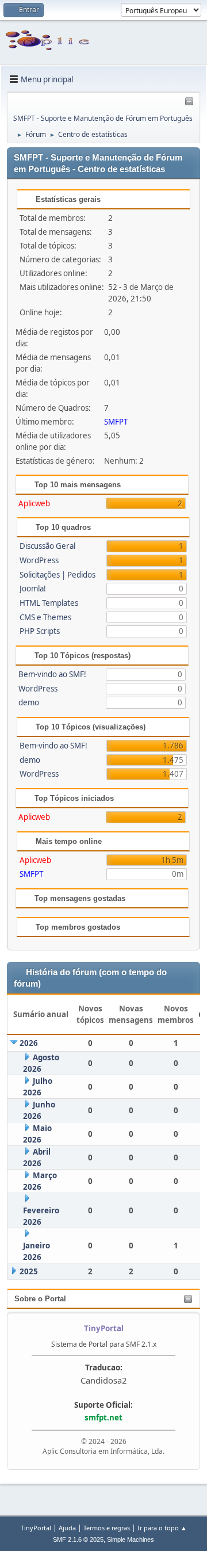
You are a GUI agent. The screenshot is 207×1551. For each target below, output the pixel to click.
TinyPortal (36, 1527)
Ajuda (67, 1527)
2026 (29, 1043)
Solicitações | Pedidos (57, 575)
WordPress (39, 560)
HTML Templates (49, 603)
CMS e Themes (45, 617)
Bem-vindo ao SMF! (52, 674)
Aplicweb (34, 503)
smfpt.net (103, 1417)
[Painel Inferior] (189, 101)
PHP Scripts (40, 631)
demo (28, 702)
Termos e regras (106, 1527)
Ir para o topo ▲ (162, 1527)
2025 (29, 1271)
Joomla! (33, 588)
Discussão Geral (47, 546)
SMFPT (116, 422)
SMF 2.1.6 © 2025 (78, 1539)
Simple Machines (130, 1539)
